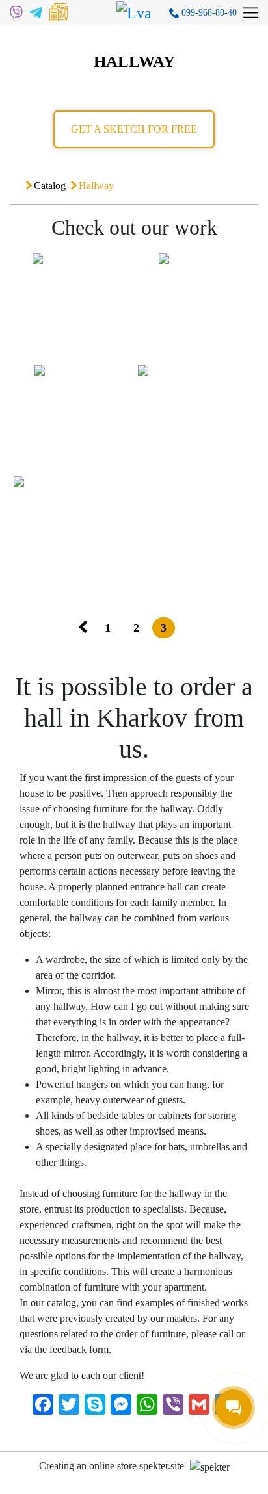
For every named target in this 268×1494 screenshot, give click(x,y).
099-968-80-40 (208, 13)
